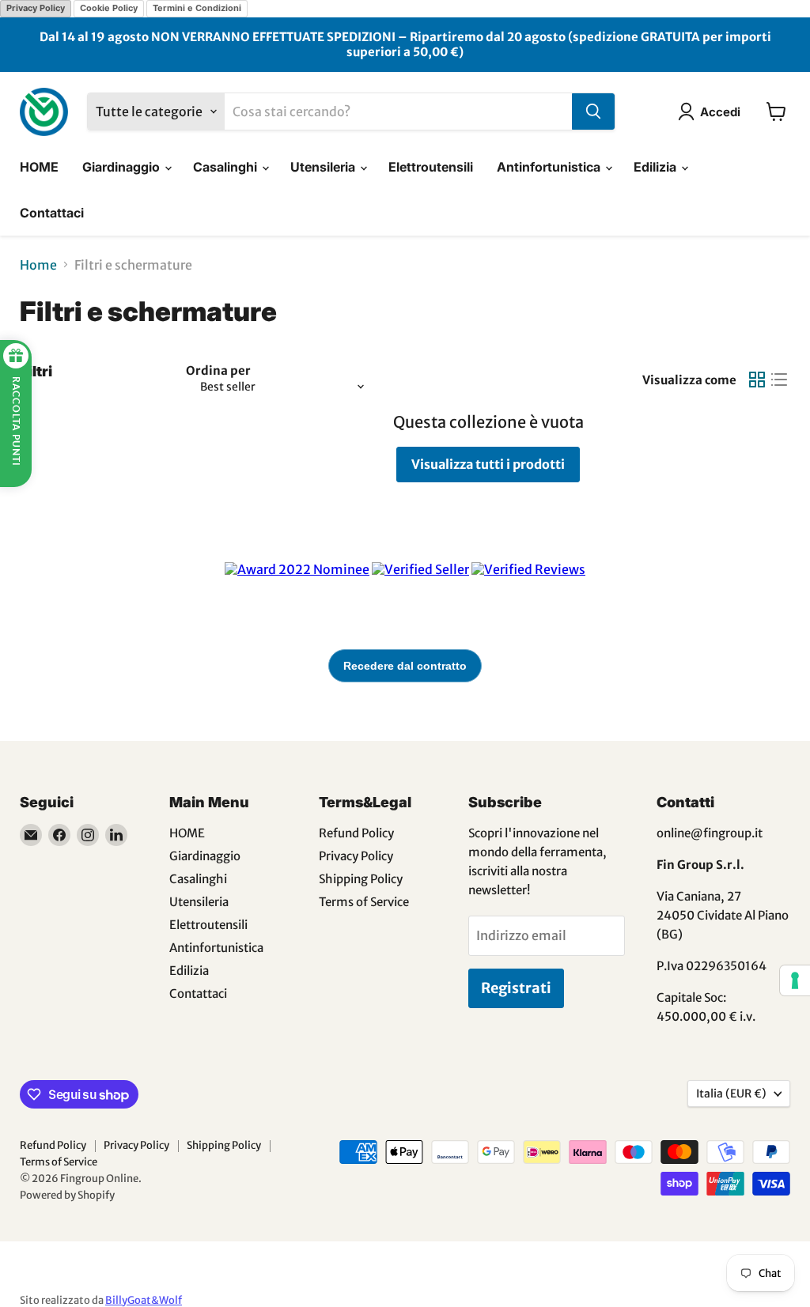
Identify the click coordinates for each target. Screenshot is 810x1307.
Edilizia (656, 167)
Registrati (516, 988)
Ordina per (218, 370)
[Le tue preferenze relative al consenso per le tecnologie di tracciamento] (795, 980)
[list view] (779, 379)
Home (38, 265)
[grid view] (757, 379)
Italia (731, 1093)
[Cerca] (593, 111)
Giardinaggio (122, 167)
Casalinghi (226, 167)
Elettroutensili (430, 167)
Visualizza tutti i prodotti (488, 464)
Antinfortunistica (550, 167)
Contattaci (52, 213)
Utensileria (324, 167)
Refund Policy (356, 832)
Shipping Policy (361, 878)
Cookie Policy (109, 7)
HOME (39, 167)
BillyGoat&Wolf (143, 1300)
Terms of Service (364, 901)
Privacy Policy (35, 7)
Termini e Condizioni (197, 7)
